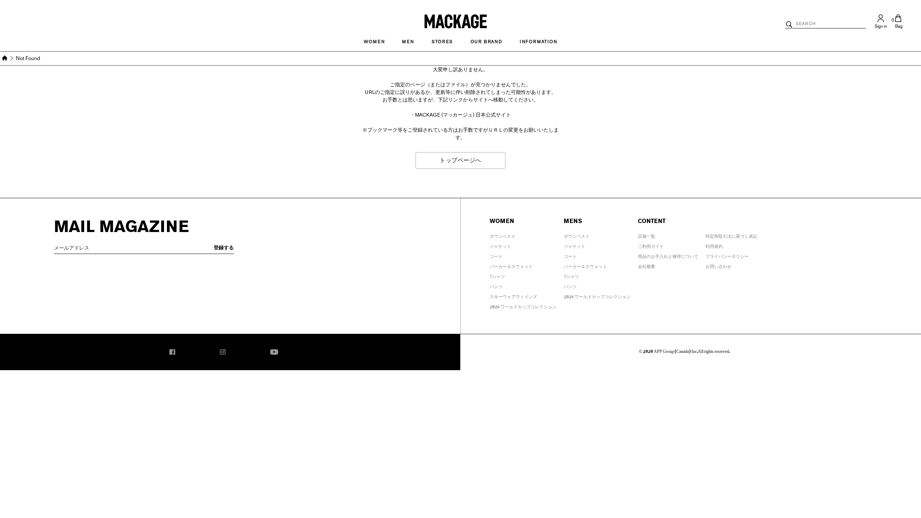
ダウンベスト (503, 235)
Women (374, 41)
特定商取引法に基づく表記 (731, 235)
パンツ (496, 285)
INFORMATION (538, 41)
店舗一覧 (646, 235)
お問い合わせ (718, 265)
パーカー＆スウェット (511, 265)
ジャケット (500, 245)
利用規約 (714, 245)
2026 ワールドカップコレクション (523, 305)
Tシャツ (497, 275)
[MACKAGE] (456, 21)
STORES (442, 41)
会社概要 (646, 265)
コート (496, 255)
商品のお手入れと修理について (668, 255)
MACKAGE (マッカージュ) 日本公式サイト (463, 115)
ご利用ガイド (651, 245)
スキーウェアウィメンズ (513, 295)
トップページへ (460, 160)
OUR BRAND (486, 41)
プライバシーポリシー (727, 255)
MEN (408, 41)
